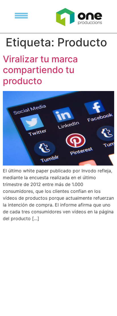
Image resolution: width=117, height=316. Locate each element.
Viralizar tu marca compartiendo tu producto (40, 69)
